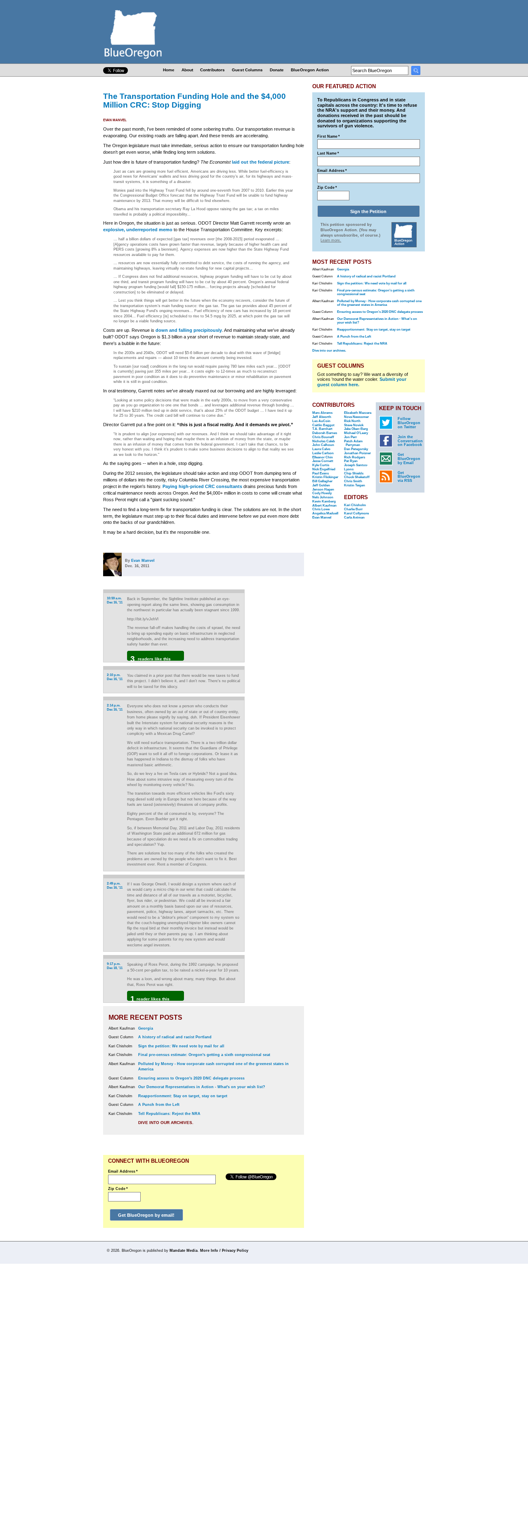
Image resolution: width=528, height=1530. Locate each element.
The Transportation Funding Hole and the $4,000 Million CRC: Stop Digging (194, 100)
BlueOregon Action (310, 70)
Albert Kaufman (324, 505)
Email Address (123, 1171)
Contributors (212, 70)
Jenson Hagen (323, 489)
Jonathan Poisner (357, 453)
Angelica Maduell (325, 513)
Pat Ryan (351, 461)
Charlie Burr (353, 509)
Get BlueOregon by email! (146, 1215)
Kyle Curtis (320, 465)
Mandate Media (184, 1250)
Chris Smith (353, 481)
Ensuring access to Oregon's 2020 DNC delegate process (191, 1078)
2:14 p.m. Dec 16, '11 (115, 707)
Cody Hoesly (322, 493)
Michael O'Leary (356, 433)
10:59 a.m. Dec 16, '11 (115, 600)
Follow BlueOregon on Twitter (409, 423)
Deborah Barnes (324, 433)
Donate (277, 70)
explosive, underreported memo (137, 229)
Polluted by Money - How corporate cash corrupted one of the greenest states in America (379, 303)
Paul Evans (320, 473)
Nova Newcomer (356, 417)
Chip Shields (353, 473)
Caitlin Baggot (323, 425)
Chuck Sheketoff (357, 477)
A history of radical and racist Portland (175, 1037)
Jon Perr (350, 437)
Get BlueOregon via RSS (409, 477)
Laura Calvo (321, 449)
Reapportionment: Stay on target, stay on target (182, 1096)
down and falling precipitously (189, 330)
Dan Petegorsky (356, 449)
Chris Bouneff (323, 437)
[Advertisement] (277, 696)
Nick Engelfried (323, 469)
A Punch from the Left (158, 1105)
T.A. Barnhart (322, 429)
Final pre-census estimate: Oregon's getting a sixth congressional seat (204, 1055)
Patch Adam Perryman (353, 443)
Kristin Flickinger (325, 477)
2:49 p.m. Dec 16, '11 (115, 885)
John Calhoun (323, 445)
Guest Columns (247, 70)
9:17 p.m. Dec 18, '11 (115, 966)
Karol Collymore (356, 513)
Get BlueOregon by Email (409, 459)
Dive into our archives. (165, 1122)
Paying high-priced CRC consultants (202, 486)
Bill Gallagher (322, 481)
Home (168, 70)
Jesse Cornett (322, 461)
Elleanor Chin (322, 457)
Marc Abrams (322, 413)
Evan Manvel (115, 120)
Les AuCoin (321, 421)
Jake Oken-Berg (356, 429)
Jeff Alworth (321, 417)
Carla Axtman (354, 517)
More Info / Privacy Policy (224, 1250)
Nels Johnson (322, 497)
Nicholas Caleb (323, 441)
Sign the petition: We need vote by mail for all (181, 1046)
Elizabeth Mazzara (357, 413)
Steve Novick (353, 425)
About (187, 70)
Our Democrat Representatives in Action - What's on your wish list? (201, 1087)
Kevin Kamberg (324, 501)
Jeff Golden (321, 485)
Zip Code (118, 1189)
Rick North (352, 421)
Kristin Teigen (354, 485)
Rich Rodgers (354, 457)
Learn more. (331, 240)
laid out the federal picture (260, 162)
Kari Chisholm (355, 505)
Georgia (145, 1028)
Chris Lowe (321, 509)
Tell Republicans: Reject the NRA (169, 1114)
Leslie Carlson (323, 453)
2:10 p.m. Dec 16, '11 (115, 677)
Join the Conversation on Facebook (410, 441)
